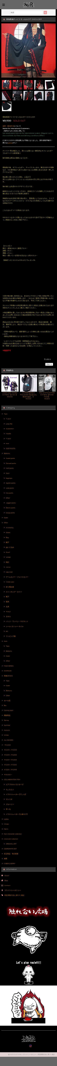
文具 (7, 607)
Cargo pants (10, 513)
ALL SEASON (8, 740)
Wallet (8, 557)
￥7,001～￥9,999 (10, 770)
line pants (9, 493)
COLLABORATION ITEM (12, 780)
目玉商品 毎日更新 (11, 854)
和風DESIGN (8, 676)
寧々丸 (8, 809)
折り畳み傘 (10, 587)
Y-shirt (8, 439)
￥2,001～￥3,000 (10, 750)
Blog (6, 880)
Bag (7, 537)
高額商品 (7, 715)
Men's (6, 829)
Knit (7, 443)
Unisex (6, 824)
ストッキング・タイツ (14, 592)
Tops (5, 414)
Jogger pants (11, 503)
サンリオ (9, 799)
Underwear (10, 582)
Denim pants (10, 508)
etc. (7, 631)
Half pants (10, 468)
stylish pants (10, 483)
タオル (8, 616)
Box (5, 705)
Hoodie (8, 434)
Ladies (6, 819)
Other (8, 498)
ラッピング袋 (11, 636)
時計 (7, 562)
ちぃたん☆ (10, 789)
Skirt (7, 473)
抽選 (5, 859)
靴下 (7, 597)
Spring (6, 720)
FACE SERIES (8, 666)
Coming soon (8, 710)
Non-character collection (13, 834)
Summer (7, 725)
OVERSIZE (7, 671)
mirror (8, 567)
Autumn (7, 730)
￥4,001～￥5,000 (10, 760)
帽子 (7, 542)
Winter (6, 735)
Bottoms (7, 453)
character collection (11, 839)
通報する (49, 364)
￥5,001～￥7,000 (10, 765)
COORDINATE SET (10, 849)
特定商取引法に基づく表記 (14, 895)
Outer (6, 518)
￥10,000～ (8, 775)
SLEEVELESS (10, 448)
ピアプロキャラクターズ (14, 784)
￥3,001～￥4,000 (10, 755)
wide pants (10, 488)
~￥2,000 (7, 745)
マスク (8, 612)
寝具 (7, 602)
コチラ (10, 143)
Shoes (8, 532)
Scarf (8, 552)
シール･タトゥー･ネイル (14, 626)
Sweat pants (10, 458)
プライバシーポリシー (13, 890)
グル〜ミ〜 (10, 804)
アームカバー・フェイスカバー (17, 577)
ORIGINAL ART (11, 844)
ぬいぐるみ (10, 547)
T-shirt (8, 419)
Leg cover (9, 572)
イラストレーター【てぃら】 (16, 794)
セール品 (7, 701)
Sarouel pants (11, 463)
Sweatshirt (10, 429)
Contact (7, 885)
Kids (5, 641)
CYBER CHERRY (9, 863)
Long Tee (9, 424)
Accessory (9, 528)
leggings (9, 478)
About (7, 875)
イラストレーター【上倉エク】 (17, 814)
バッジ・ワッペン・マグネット (17, 621)
